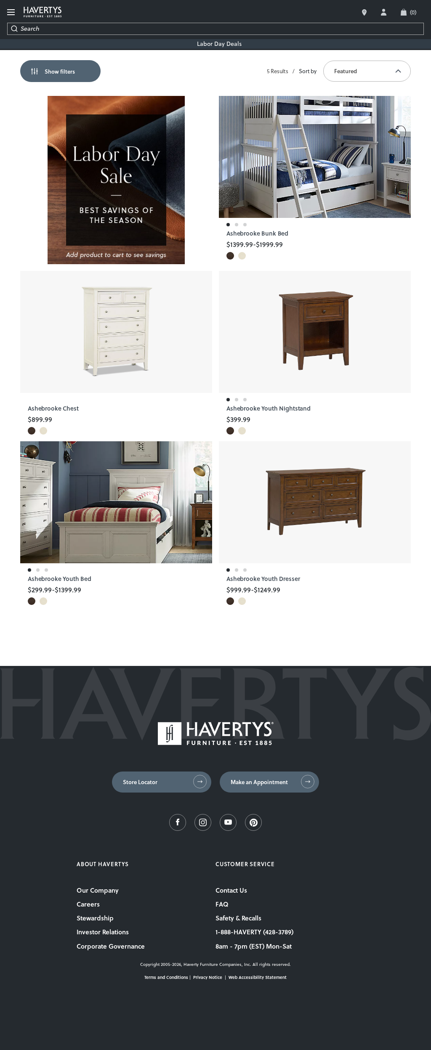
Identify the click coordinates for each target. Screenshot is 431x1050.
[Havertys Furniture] (216, 742)
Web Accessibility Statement (258, 977)
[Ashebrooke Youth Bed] (116, 502)
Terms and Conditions (166, 977)
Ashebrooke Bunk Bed (257, 234)
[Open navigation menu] (12, 12)
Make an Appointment (259, 782)
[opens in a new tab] (177, 828)
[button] (230, 256)
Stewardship (95, 918)
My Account (384, 12)
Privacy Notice (207, 977)
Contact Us (231, 890)
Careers (88, 904)
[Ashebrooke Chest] (116, 332)
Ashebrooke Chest (53, 409)
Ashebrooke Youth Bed (59, 579)
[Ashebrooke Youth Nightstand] (315, 332)
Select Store (364, 12)
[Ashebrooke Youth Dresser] (315, 502)
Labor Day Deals (219, 44)
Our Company (98, 890)
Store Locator (140, 782)
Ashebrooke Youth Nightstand (268, 409)
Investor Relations (103, 931)
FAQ (222, 904)
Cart (413, 12)
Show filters (60, 71)
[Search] (14, 29)
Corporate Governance (111, 946)
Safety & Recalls (238, 918)
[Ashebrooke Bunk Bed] (315, 157)
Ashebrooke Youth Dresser (263, 579)
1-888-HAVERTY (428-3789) (254, 931)
